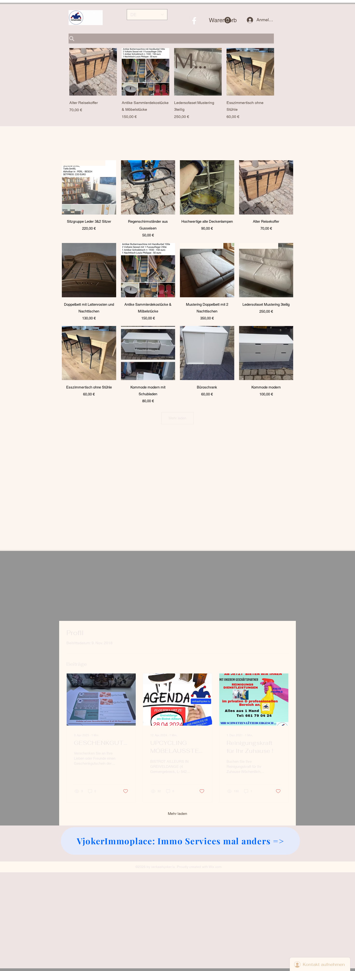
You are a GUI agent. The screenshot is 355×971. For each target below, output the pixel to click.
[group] (171, 84)
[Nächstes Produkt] (281, 72)
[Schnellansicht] (93, 72)
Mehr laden (177, 418)
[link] (220, 20)
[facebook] (194, 21)
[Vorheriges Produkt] (62, 72)
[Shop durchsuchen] (171, 39)
